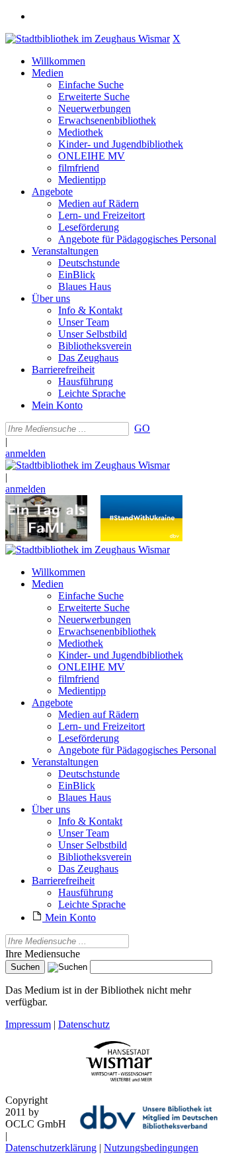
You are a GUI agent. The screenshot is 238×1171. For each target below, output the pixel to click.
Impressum (28, 1024)
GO (142, 428)
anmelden (25, 453)
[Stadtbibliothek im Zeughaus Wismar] (87, 38)
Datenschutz (84, 1024)
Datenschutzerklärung (51, 1147)
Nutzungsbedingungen (151, 1147)
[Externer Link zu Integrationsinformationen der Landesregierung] (141, 537)
